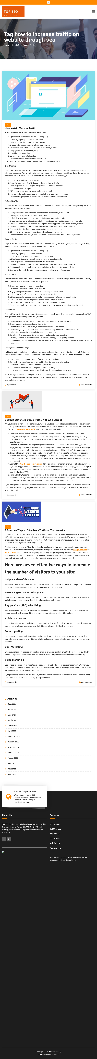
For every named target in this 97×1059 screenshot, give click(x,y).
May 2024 (12, 715)
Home (6, 45)
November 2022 (14, 747)
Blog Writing (54, 834)
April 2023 (12, 731)
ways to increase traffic (26, 429)
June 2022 (12, 769)
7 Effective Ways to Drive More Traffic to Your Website (35, 530)
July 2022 (12, 763)
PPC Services (55, 838)
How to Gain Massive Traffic (23, 45)
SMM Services (55, 829)
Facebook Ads (10, 553)
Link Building (55, 843)
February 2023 (14, 736)
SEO (8, 125)
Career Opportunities (25, 791)
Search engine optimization (31, 464)
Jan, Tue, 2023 (86, 682)
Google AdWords (80, 550)
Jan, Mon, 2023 (86, 385)
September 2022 (14, 753)
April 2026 (12, 709)
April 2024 (12, 720)
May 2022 (12, 774)
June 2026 (12, 704)
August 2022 (13, 758)
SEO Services (55, 824)
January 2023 (13, 742)
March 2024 (12, 726)
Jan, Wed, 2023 (86, 495)
